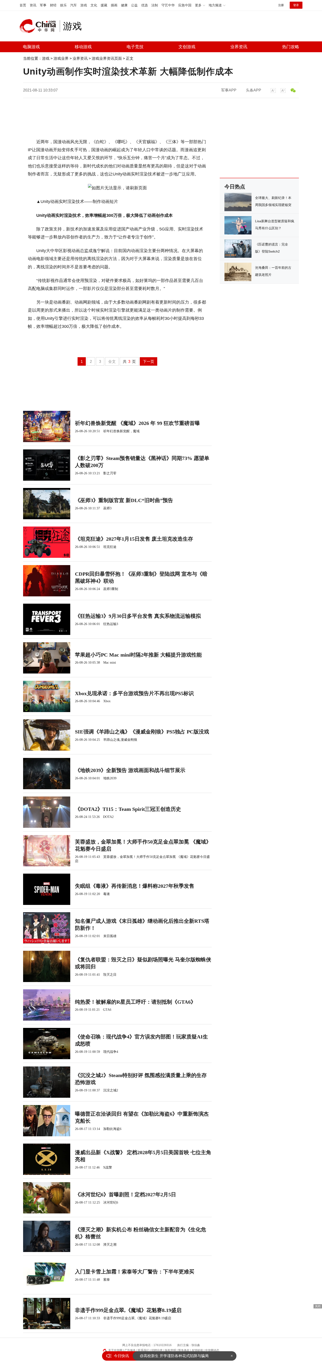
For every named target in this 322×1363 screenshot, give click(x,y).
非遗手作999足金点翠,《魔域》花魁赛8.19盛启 (128, 1310)
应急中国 (184, 5)
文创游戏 (186, 46)
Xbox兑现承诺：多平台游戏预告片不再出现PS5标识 (134, 693)
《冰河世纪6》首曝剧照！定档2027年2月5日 (125, 1194)
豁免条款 (184, 1350)
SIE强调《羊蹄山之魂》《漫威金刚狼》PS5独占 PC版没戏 (142, 732)
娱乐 (63, 5)
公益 (134, 5)
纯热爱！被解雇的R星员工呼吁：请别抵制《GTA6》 (135, 1002)
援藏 (104, 5)
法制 (154, 5)
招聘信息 (157, 1350)
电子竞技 (135, 46)
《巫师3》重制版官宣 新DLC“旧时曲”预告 (124, 500)
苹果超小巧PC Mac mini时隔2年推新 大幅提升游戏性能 (138, 655)
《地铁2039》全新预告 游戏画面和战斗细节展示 (130, 770)
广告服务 (130, 1350)
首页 (23, 5)
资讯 (33, 5)
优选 (144, 5)
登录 (296, 5)
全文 (112, 362)
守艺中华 (168, 5)
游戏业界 (61, 58)
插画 (114, 5)
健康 (124, 5)
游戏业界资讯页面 (107, 58)
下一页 (148, 362)
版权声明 (170, 1350)
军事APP (228, 90)
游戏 (83, 5)
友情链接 (197, 1350)
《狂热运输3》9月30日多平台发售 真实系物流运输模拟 (138, 616)
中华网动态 (212, 1350)
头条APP (253, 90)
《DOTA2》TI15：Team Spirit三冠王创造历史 (128, 809)
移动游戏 (83, 46)
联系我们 (143, 1350)
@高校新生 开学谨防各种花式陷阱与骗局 (174, 1356)
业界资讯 (238, 46)
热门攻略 (290, 46)
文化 (94, 5)
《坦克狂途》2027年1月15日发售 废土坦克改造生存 (134, 539)
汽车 (73, 5)
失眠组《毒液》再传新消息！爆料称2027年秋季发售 (134, 886)
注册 (281, 5)
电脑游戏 (31, 46)
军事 (43, 5)
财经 (53, 5)
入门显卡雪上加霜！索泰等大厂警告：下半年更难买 (134, 1272)
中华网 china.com (40, 26)
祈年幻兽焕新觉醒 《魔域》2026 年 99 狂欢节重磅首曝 (137, 423)
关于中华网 (115, 1350)
